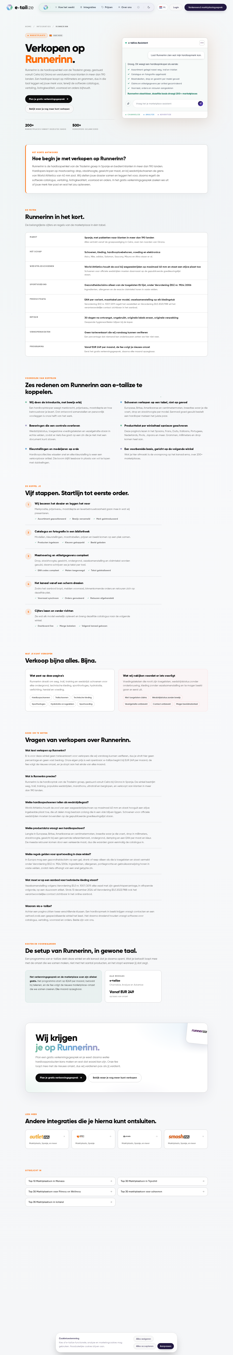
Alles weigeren (143, 1339)
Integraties (44, 26)
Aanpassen (165, 1346)
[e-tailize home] (19, 7)
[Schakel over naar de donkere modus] (149, 7)
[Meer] (138, 7)
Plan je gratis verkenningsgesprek (48, 99)
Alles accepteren (144, 1346)
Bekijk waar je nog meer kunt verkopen (49, 109)
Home (28, 26)
